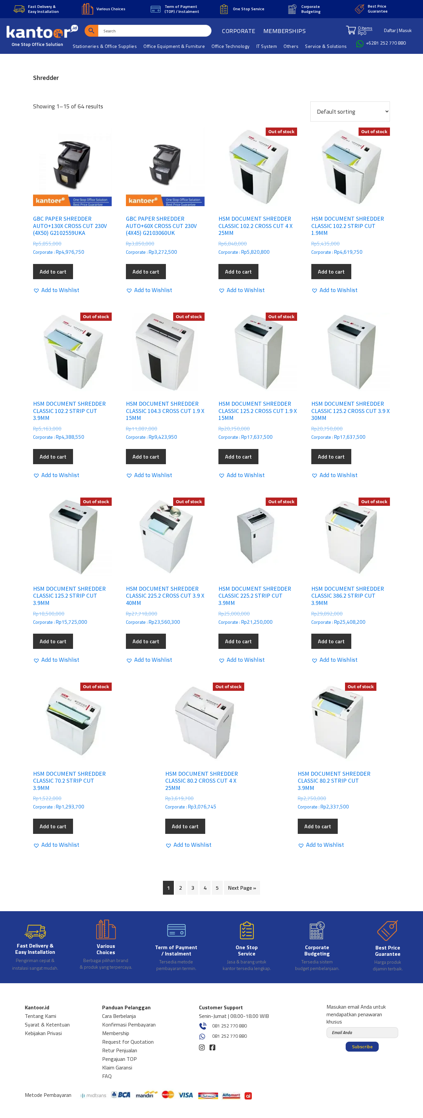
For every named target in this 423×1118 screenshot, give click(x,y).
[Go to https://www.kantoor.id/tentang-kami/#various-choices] (106, 946)
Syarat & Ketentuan (47, 1024)
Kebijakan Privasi (43, 1033)
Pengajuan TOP (119, 1059)
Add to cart (53, 272)
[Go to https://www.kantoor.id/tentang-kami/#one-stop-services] (246, 946)
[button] (56, 290)
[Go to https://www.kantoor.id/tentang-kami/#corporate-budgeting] (317, 946)
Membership (115, 1033)
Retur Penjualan (119, 1050)
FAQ (107, 1076)
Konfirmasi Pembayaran (129, 1024)
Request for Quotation (128, 1042)
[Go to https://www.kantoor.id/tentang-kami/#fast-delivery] (35, 946)
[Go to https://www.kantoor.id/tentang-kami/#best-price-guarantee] (387, 946)
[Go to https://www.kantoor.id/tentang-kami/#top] (176, 946)
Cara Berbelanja (119, 1016)
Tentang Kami (40, 1016)
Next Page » (242, 888)
